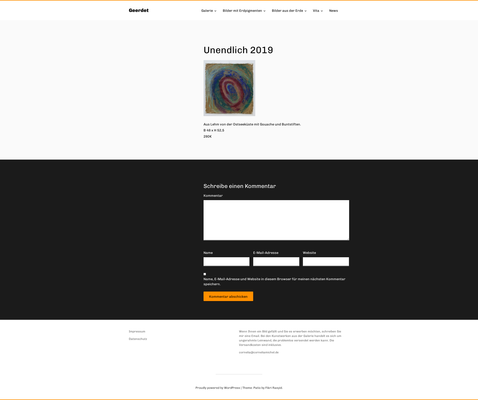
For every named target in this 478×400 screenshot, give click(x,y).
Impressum (137, 331)
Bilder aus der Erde (287, 11)
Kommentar (213, 196)
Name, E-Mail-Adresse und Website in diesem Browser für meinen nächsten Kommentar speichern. (274, 281)
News (333, 11)
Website (309, 253)
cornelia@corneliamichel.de (259, 352)
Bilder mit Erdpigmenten (242, 11)
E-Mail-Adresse (265, 253)
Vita (316, 11)
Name (208, 253)
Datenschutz (138, 339)
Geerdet (139, 10)
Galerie (207, 11)
